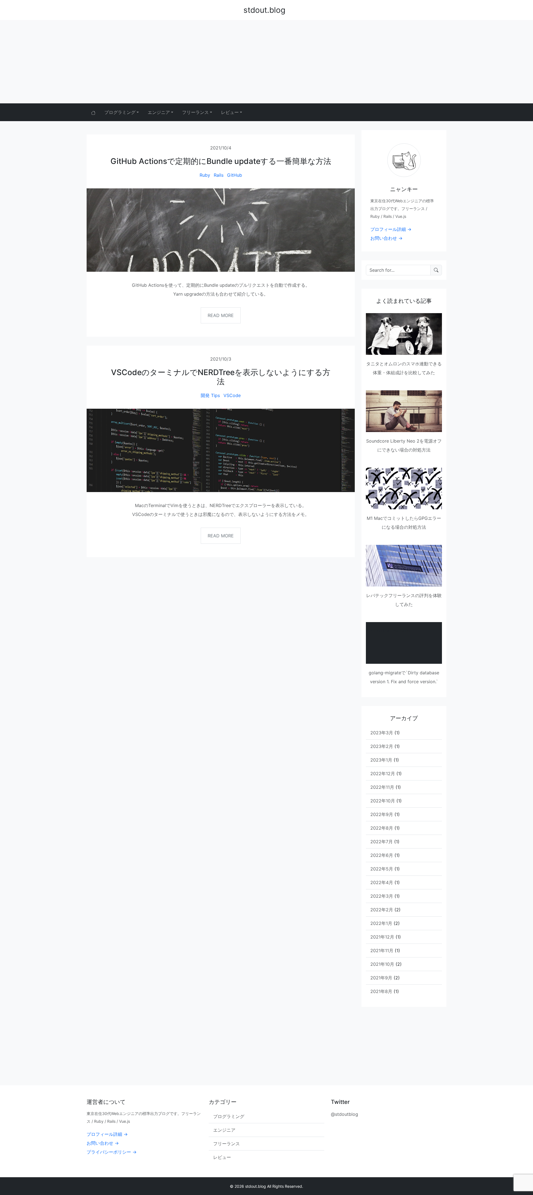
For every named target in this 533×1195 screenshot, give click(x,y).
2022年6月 (381, 855)
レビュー (222, 1157)
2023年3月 (381, 732)
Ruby (205, 175)
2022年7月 (381, 841)
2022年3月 (381, 896)
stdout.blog (264, 10)
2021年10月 (382, 964)
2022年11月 (382, 787)
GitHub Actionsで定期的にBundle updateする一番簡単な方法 (220, 161)
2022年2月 (381, 909)
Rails (218, 175)
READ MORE (221, 315)
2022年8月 (381, 828)
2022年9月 (381, 814)
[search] (436, 270)
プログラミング (228, 1116)
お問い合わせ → (386, 238)
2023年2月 (381, 746)
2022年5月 (381, 869)
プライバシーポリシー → (112, 1152)
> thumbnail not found (390, 630)
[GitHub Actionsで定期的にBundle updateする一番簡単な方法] (221, 230)
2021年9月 (381, 978)
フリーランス (226, 1143)
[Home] (93, 112)
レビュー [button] (230, 112)
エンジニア (224, 1130)
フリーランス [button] (195, 112)
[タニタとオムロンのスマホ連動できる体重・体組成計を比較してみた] (404, 334)
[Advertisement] (266, 62)
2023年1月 (381, 760)
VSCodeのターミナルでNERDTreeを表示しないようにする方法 (220, 377)
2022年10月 (382, 801)
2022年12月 (382, 773)
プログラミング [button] (119, 112)
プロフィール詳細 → (390, 229)
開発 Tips (210, 395)
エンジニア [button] (159, 112)
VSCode (232, 395)
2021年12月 (382, 937)
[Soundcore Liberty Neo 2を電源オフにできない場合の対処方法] (404, 411)
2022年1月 (381, 923)
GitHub (234, 175)
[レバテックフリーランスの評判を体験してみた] (404, 566)
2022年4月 (381, 882)
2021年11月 (381, 950)
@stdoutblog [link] (344, 1114)
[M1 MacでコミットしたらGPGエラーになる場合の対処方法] (404, 488)
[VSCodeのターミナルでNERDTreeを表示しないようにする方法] (221, 450)
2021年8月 (381, 991)
